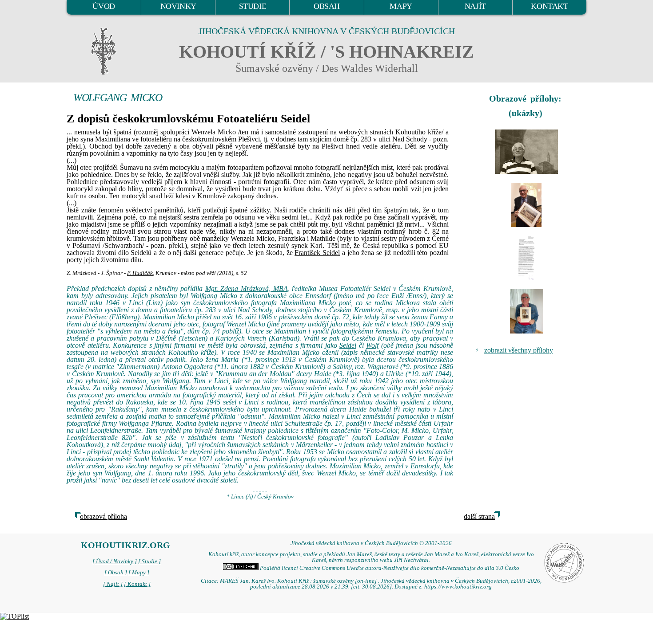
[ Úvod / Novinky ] (114, 561)
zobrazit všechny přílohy (518, 350)
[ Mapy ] (138, 572)
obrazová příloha (103, 516)
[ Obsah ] (115, 572)
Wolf (372, 345)
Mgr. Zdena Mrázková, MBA (246, 288)
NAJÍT (475, 6)
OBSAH (327, 6)
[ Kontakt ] (137, 584)
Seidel (347, 345)
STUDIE (253, 6)
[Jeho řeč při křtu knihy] (526, 258)
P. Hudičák (140, 273)
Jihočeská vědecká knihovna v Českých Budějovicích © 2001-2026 (371, 543)
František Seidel (317, 252)
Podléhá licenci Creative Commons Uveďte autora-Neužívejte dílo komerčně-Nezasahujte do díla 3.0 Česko (389, 568)
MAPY (401, 6)
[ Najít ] (113, 584)
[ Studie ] (149, 561)
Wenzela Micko (213, 132)
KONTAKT (549, 6)
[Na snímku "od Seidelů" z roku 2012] (526, 151)
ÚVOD (103, 6)
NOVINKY (178, 6)
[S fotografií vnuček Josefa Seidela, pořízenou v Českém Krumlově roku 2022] (526, 311)
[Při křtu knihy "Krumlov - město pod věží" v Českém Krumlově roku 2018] (526, 205)
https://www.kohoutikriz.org (458, 587)
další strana (479, 516)
